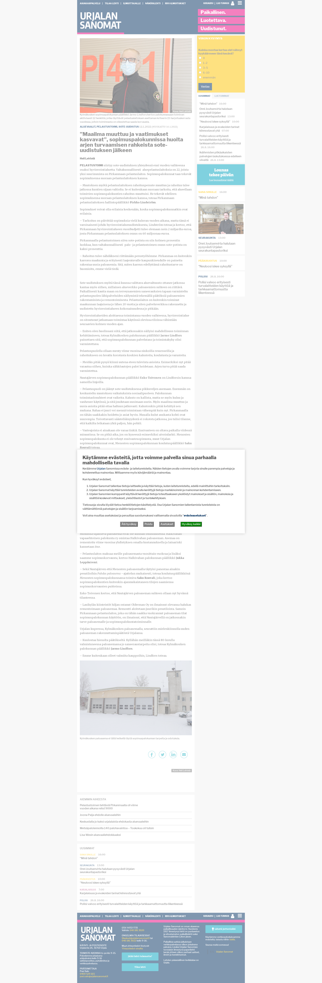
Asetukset (166, 524)
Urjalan (101, 468)
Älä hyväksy (129, 524)
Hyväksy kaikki (191, 524)
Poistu (148, 524)
